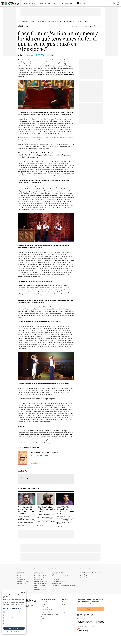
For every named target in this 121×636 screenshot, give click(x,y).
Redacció (21, 55)
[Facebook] (78, 615)
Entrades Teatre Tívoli (40, 572)
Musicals (64, 604)
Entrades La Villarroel (39, 579)
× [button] (24, 592)
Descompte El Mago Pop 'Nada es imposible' (92, 572)
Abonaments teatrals (57, 572)
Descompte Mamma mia (86, 575)
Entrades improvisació (23, 581)
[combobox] (94, 3)
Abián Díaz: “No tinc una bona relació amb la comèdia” (46, 509)
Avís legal (44, 604)
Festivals (55, 3)
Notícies (74, 26)
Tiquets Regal (55, 574)
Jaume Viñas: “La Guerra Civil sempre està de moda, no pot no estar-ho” (65, 510)
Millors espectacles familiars (59, 581)
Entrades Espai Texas (40, 589)
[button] (14, 608)
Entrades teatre (21, 572)
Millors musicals (56, 579)
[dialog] (14, 612)
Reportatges (92, 26)
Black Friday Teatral (57, 583)
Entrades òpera (21, 579)
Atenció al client (45, 602)
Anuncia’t (43, 619)
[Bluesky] (81, 614)
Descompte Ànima (85, 574)
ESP (118, 4)
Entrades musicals (22, 575)
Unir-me (90, 609)
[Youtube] (88, 614)
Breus (101, 26)
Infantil (64, 609)
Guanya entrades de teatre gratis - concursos (64, 585)
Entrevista (50, 55)
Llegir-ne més (6, 606)
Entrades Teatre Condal (40, 581)
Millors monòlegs (56, 577)
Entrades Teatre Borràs (40, 575)
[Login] (114, 3)
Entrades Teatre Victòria (40, 583)
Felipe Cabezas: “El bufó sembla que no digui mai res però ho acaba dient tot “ (26, 510)
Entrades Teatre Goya (40, 587)
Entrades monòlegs (22, 583)
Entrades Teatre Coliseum (41, 574)
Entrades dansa (21, 574)
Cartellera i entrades (29, 3)
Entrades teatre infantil (23, 577)
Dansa (64, 612)
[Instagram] (85, 615)
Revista (47, 3)
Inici (19, 21)
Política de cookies (46, 609)
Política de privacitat (47, 607)
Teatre (64, 602)
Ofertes (40, 3)
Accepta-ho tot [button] (14, 628)
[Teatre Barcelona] (10, 3)
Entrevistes (82, 26)
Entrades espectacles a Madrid (60, 575)
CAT (118, 2)
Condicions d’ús (45, 612)
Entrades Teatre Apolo (40, 585)
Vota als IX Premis (66, 3)
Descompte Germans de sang (88, 577)
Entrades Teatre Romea (40, 577)
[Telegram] (92, 615)
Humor (64, 607)
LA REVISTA (23, 26)
